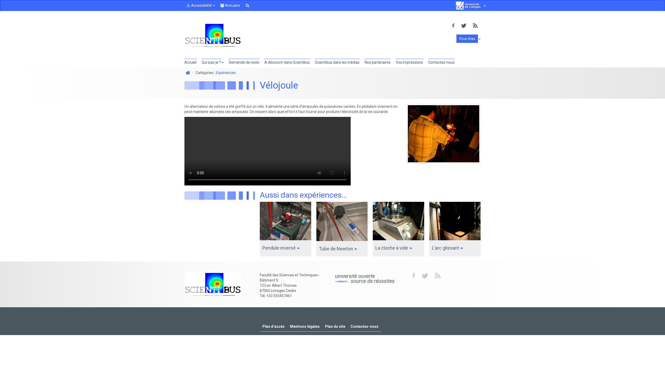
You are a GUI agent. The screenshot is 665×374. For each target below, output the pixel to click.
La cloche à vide (392, 248)
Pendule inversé (279, 248)
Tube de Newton (336, 248)
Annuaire (232, 5)
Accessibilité (201, 5)
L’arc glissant (446, 248)
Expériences (226, 73)
